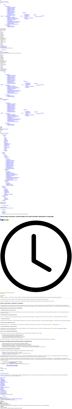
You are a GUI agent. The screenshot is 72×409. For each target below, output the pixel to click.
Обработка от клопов (10, 8)
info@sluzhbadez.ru (3, 207)
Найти (2, 401)
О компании (27, 14)
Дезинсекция (7, 6)
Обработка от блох (10, 10)
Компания (24, 12)
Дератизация (7, 94)
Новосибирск (6, 144)
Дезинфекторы (28, 84)
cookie (48, 405)
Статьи (27, 85)
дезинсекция (50, 358)
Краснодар (6, 142)
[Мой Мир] (7, 220)
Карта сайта (37, 16)
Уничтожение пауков (10, 12)
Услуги (4, 4)
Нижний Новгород (7, 143)
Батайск (5, 139)
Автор (1, 367)
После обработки (3, 355)
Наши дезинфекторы (3, 381)
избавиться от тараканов (62, 328)
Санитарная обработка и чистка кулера (13, 21)
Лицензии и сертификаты (29, 17)
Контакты (35, 14)
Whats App (4, 49)
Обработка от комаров (11, 9)
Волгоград (6, 140)
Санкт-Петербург (7, 147)
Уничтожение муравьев (11, 15)
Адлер (5, 138)
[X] (2, 220)
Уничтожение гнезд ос (11, 14)
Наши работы (27, 15)
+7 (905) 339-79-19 (4, 46)
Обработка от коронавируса (12, 17)
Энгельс (5, 150)
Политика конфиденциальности (5, 398)
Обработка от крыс (10, 25)
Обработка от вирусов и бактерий (13, 18)
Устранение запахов (10, 23)
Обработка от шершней (11, 11)
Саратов (5, 148)
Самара (5, 146)
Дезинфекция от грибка (11, 19)
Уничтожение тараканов (11, 7)
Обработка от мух (10, 13)
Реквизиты (26, 18)
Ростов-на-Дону (7, 145)
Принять (2, 406)
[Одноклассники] (6, 220)
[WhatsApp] (5, 220)
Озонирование (9, 20)
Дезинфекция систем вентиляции (13, 22)
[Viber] (3, 220)
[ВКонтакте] (1, 220)
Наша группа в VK (3, 392)
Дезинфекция (7, 113)
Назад (6, 155)
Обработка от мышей (10, 26)
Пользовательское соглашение (17, 398)
